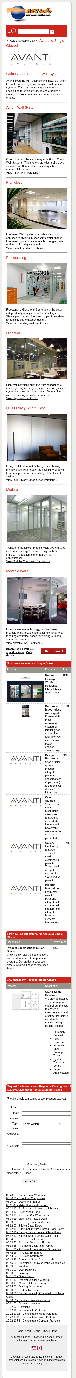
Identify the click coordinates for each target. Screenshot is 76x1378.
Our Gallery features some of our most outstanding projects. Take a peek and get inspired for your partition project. (52, 861)
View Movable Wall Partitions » (24, 642)
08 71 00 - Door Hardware (21, 1269)
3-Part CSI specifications (20, 650)
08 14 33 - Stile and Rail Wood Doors (28, 1215)
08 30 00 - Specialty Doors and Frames (29, 1222)
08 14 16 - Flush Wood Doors (23, 1211)
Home (20, 1331)
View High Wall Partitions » (22, 398)
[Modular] (37, 541)
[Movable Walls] (37, 623)
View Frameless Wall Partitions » (25, 248)
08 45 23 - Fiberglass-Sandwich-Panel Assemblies (35, 1262)
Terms (36, 1331)
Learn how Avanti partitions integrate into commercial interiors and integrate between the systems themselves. (52, 903)
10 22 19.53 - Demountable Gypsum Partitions (33, 1320)
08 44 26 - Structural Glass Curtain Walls (30, 1259)
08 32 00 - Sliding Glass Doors (24, 1225)
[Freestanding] (37, 303)
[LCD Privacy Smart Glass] (37, 460)
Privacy (46, 1331)
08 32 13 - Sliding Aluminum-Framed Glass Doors (35, 1228)
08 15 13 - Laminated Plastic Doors (27, 1218)
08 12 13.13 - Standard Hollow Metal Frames (32, 1208)
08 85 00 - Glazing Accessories (24, 1286)
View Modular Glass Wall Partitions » (28, 561)
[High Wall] (37, 378)
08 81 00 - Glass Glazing (20, 1276)
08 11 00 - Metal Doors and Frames (27, 1205)
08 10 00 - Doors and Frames (23, 1201)
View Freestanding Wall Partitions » (27, 323)
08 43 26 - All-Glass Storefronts (24, 1256)
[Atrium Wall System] (37, 153)
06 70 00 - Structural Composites (25, 1198)
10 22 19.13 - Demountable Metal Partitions (31, 1313)
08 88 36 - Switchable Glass (22, 1290)
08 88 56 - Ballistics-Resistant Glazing (28, 1300)
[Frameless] (37, 228)
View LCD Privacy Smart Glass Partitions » (31, 479)
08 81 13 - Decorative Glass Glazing (27, 1279)
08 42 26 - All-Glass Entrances (24, 1252)
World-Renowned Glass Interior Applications (53, 684)
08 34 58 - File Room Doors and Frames (29, 1245)
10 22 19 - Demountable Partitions (26, 1310)
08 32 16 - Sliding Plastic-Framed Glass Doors (33, 1232)
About (28, 1331)
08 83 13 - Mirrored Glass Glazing (26, 1283)
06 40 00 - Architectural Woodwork (26, 1195)
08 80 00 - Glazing (17, 1273)
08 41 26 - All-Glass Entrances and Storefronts (33, 1249)
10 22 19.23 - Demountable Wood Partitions (31, 1317)
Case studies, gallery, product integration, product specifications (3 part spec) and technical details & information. (53, 774)
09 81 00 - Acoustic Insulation (23, 1303)
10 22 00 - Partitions (18, 1306)
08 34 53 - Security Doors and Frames (28, 1242)
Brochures (12, 648)
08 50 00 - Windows (17, 1266)
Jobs (54, 1331)
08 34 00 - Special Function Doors (26, 1239)
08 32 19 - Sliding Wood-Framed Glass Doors (32, 1235)
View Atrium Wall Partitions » (23, 172)
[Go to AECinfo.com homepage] (29, 21)
